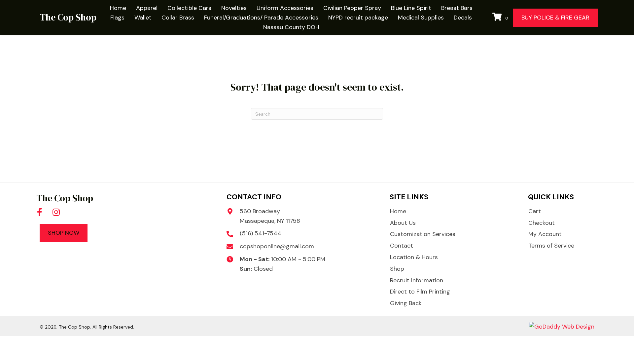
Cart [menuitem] (534, 211)
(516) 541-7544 (260, 233)
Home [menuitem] (398, 211)
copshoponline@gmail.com (277, 246)
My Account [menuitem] (545, 234)
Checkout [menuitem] (541, 223)
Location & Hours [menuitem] (414, 257)
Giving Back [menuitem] (406, 303)
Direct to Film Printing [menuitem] (420, 292)
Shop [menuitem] (397, 269)
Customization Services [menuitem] (422, 234)
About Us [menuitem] (403, 223)
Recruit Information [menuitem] (416, 280)
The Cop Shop (68, 17)
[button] (39, 212)
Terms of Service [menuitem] (551, 246)
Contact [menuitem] (401, 246)
